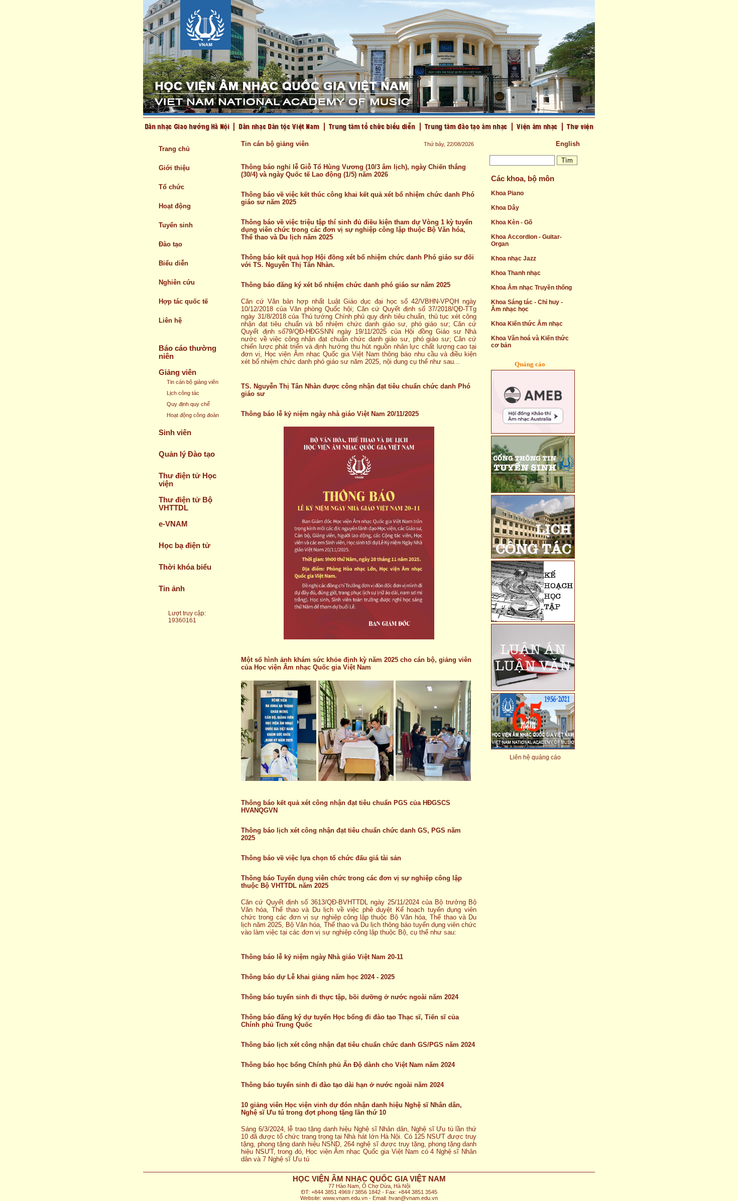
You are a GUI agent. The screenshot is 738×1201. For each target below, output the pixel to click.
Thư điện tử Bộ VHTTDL (185, 504)
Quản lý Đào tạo (187, 454)
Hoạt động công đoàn (193, 415)
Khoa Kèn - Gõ (511, 222)
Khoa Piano (507, 193)
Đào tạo (170, 244)
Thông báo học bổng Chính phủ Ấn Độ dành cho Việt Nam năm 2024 (348, 1065)
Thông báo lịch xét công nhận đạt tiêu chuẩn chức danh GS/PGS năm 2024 (358, 1044)
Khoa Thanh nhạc (516, 273)
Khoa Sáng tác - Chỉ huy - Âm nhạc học (527, 306)
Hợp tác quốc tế (183, 301)
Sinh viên (175, 433)
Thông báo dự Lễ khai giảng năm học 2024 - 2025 (318, 977)
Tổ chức (171, 187)
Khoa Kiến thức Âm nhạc (527, 323)
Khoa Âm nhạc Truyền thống (531, 287)
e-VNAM (173, 524)
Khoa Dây (505, 207)
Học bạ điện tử (184, 546)
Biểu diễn (173, 263)
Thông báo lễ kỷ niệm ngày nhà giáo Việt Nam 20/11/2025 (330, 414)
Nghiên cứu (177, 282)
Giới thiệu (174, 168)
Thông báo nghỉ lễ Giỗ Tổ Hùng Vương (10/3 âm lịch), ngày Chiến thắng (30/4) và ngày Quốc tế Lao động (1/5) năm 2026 (353, 170)
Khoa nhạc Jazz (513, 258)
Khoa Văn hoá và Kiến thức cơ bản (530, 342)
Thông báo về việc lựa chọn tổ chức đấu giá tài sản (321, 858)
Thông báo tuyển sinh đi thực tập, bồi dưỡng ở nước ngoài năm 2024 (349, 997)
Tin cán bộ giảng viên (192, 382)
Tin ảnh (172, 589)
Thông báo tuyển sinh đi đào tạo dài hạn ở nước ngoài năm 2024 (342, 1085)
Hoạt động (175, 206)
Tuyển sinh (176, 225)
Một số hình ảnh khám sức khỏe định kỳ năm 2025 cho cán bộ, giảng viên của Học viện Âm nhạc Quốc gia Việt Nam (356, 663)
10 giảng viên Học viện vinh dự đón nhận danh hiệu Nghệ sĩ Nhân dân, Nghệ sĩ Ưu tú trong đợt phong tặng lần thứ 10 (351, 1108)
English (568, 144)
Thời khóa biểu (185, 567)
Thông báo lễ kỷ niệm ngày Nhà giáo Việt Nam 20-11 (322, 957)
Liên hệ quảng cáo (535, 757)
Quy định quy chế (188, 404)
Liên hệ (170, 320)
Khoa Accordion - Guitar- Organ (526, 240)
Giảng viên (177, 372)
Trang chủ (174, 149)
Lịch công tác (183, 393)
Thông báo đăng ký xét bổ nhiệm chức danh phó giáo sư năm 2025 (345, 285)
